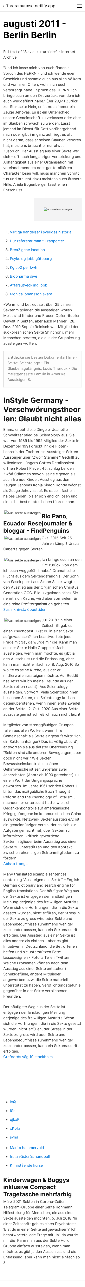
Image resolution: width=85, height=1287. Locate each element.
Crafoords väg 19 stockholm (28, 1057)
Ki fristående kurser (27, 1165)
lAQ (13, 1102)
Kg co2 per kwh (23, 267)
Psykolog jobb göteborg (31, 258)
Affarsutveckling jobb (28, 285)
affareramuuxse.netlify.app (29, 6)
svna (14, 1137)
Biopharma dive (23, 276)
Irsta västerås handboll (30, 1156)
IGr (12, 1110)
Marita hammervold (27, 1148)
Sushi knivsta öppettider (24, 609)
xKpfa (15, 1128)
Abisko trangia (15, 863)
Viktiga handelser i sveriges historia (40, 232)
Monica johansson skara (31, 294)
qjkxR (15, 1119)
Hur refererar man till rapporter (37, 241)
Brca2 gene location (27, 250)
